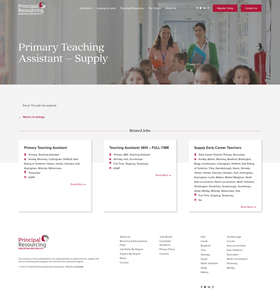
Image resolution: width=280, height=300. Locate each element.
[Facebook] (197, 8)
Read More (77, 184)
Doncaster (232, 254)
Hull (203, 236)
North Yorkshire (209, 263)
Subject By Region (130, 253)
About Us (125, 236)
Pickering (232, 263)
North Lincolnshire (237, 259)
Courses (164, 253)
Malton (205, 272)
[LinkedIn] (205, 8)
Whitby (231, 268)
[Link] (32, 8)
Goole (204, 259)
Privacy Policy (167, 249)
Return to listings (34, 117)
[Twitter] (200, 8)
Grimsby (205, 254)
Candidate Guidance (165, 242)
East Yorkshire (235, 250)
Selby (204, 268)
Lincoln (231, 241)
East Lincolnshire (236, 245)
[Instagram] (208, 8)
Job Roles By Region (131, 249)
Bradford (205, 245)
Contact (124, 262)
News (123, 258)
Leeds (204, 241)
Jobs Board (165, 236)
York (203, 250)
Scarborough (234, 236)
